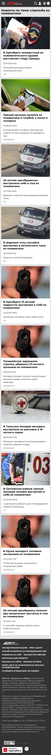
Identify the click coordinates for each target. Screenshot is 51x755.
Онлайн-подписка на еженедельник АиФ (24, 651)
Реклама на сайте (11, 662)
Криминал (8, 139)
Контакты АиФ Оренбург (15, 658)
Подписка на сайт (12, 655)
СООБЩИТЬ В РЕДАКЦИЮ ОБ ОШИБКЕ (20, 671)
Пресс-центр (35, 648)
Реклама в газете (32, 662)
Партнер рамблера (23, 743)
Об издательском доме (14, 648)
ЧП (4, 74)
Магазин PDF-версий (35, 655)
